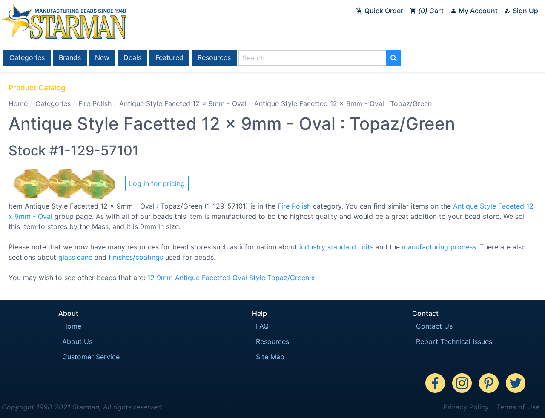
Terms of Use (517, 407)
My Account (477, 10)
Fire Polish (95, 103)
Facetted (216, 277)
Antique (187, 277)
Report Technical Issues (454, 341)
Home (18, 103)
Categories (27, 57)
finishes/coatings (136, 257)
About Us (77, 341)
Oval (239, 277)
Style (257, 277)
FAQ (262, 326)
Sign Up (524, 10)
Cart (432, 10)
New (102, 57)
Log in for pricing (157, 183)
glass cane (75, 257)
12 (151, 277)
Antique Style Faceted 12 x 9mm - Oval (183, 103)
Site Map (270, 356)
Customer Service (91, 356)
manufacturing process (439, 247)
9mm (165, 277)
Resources (214, 57)
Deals (132, 57)
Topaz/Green (288, 277)
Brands (70, 57)
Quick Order (383, 10)
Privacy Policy (466, 407)
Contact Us (434, 326)
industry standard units (336, 247)
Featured (169, 57)
